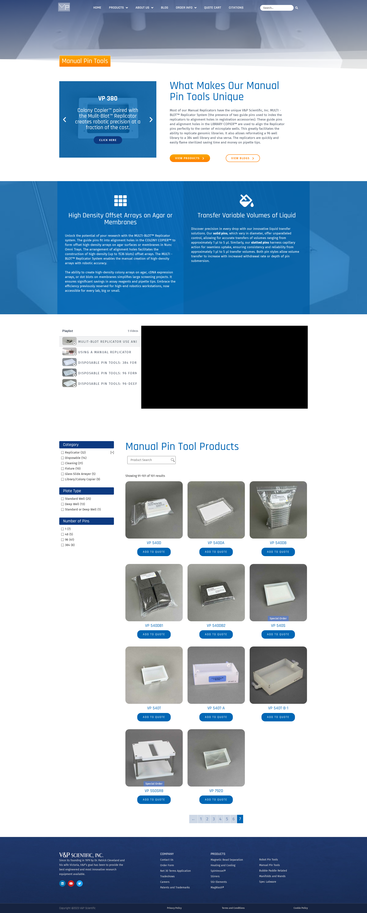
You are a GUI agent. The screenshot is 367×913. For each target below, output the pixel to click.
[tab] (100, 341)
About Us (142, 7)
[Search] (297, 7)
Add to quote (154, 552)
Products (116, 7)
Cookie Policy (301, 908)
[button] (64, 119)
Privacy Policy (174, 908)
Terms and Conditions (233, 908)
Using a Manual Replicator (104, 352)
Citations (236, 7)
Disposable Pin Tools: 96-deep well (107, 384)
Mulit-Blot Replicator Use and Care (107, 342)
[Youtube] (71, 883)
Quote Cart (212, 7)
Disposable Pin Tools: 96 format (107, 373)
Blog (164, 7)
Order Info (184, 7)
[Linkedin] (62, 883)
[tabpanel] (224, 367)
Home (97, 7)
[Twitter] (79, 883)
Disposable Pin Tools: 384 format (107, 363)
